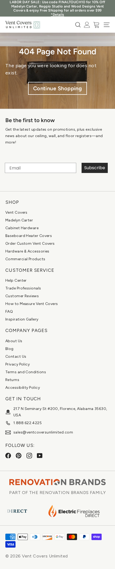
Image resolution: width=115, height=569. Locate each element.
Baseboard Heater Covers (28, 235)
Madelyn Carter (19, 220)
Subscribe (94, 168)
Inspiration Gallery (22, 319)
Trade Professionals (23, 288)
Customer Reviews (22, 296)
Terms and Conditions (25, 372)
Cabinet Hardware (22, 228)
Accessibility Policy (22, 387)
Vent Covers (16, 212)
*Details (57, 15)
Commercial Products (25, 259)
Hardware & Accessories (27, 251)
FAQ (9, 311)
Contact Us (15, 356)
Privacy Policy (17, 364)
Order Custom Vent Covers (30, 243)
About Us (13, 341)
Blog (9, 348)
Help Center (16, 280)
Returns (12, 380)
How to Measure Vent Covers (31, 304)
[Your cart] (96, 24)
